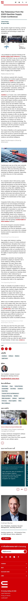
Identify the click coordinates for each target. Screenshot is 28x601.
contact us (22, 340)
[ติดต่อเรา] (15, 2)
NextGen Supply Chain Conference (10, 56)
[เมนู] (26, 2)
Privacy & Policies (5, 595)
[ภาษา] (19, 2)
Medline (12, 81)
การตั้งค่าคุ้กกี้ (4, 598)
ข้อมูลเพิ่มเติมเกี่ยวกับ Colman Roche (10, 378)
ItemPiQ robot (7, 309)
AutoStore (3, 95)
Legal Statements (5, 593)
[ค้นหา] (22, 2)
